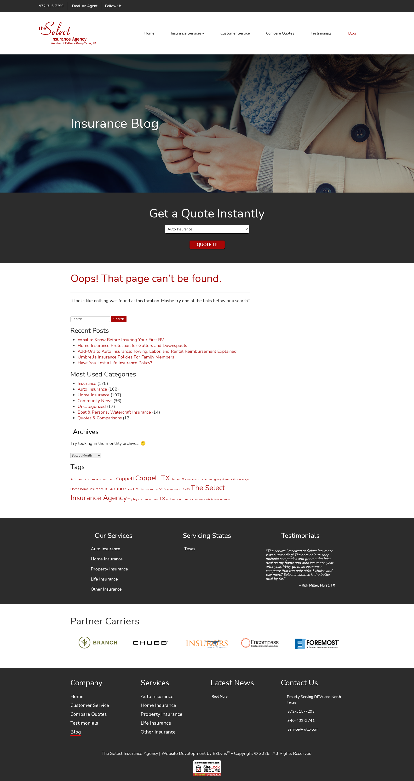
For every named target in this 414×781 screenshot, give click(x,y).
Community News (95, 401)
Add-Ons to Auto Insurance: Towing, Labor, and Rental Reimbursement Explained (157, 351)
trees (155, 499)
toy (130, 499)
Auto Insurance (92, 389)
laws (129, 489)
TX (162, 498)
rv (160, 489)
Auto (73, 479)
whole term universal (218, 499)
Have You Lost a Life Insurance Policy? (115, 363)
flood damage (241, 479)
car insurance (107, 479)
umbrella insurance (192, 499)
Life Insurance (104, 579)
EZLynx (220, 753)
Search (75, 312)
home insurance (92, 489)
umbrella (172, 499)
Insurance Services (186, 33)
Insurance (87, 383)
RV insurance (171, 489)
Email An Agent (84, 6)
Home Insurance (93, 395)
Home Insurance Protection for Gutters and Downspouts (132, 345)
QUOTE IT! (207, 244)
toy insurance (142, 499)
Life (136, 489)
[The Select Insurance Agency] (67, 33)
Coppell (125, 478)
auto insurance (88, 479)
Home (149, 33)
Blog (352, 33)
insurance (115, 488)
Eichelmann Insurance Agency (203, 479)
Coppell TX (152, 478)
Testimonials (321, 33)
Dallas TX (177, 479)
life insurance (149, 489)
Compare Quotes (280, 33)
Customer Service (235, 33)
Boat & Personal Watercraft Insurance (114, 412)
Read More (219, 696)
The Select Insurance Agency (130, 753)
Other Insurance (106, 589)
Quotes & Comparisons (100, 418)
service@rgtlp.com (303, 729)
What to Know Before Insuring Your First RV (121, 340)
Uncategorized (92, 406)
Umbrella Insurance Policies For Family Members (126, 357)
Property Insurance (109, 569)
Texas (185, 489)
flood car (227, 479)
